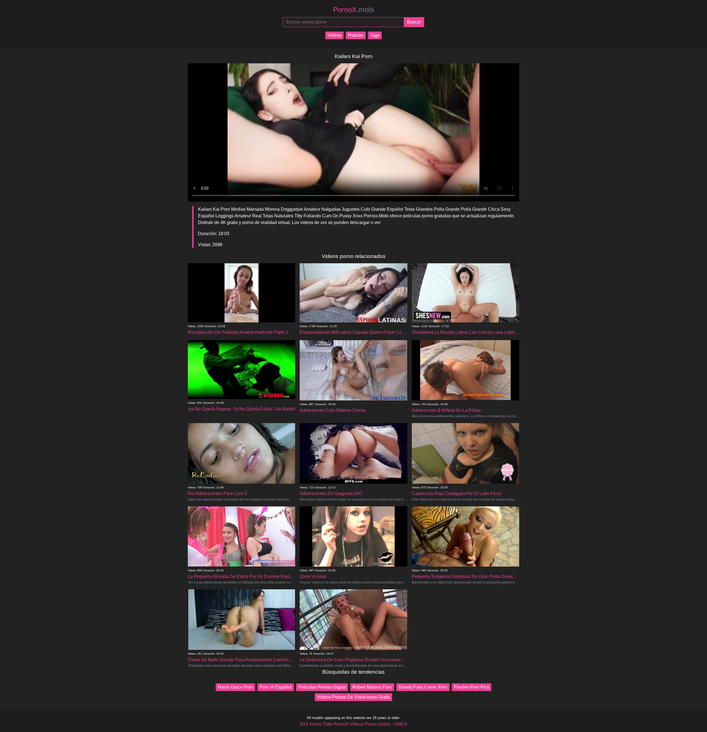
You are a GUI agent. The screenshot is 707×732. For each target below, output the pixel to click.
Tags (374, 35)
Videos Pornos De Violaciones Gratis (353, 697)
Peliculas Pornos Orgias (322, 687)
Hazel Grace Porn (235, 687)
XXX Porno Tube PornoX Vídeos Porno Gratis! (345, 724)
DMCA (400, 724)
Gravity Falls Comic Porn (423, 687)
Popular (355, 35)
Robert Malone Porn (372, 687)
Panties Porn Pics (471, 687)
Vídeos (334, 35)
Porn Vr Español (276, 687)
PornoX (353, 10)
